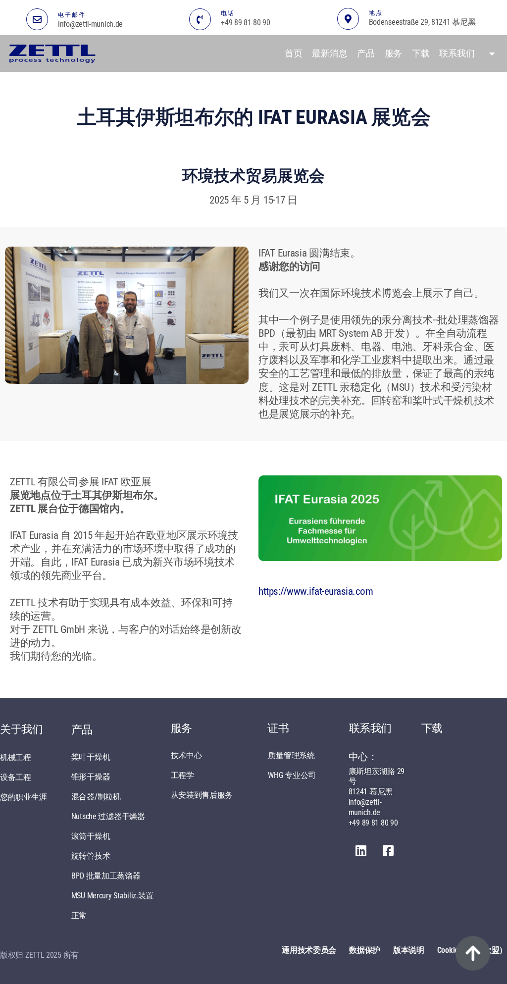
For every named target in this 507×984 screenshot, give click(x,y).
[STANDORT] (348, 19)
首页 (293, 53)
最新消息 (329, 53)
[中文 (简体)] (489, 53)
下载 (420, 53)
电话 (228, 13)
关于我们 (21, 729)
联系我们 (456, 53)
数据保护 (364, 950)
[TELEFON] (200, 19)
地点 (376, 12)
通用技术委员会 (309, 950)
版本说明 (408, 950)
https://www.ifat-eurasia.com (315, 591)
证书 (278, 728)
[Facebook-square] (387, 850)
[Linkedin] (361, 850)
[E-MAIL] (37, 19)
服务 (393, 53)
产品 (365, 53)
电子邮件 (72, 14)
